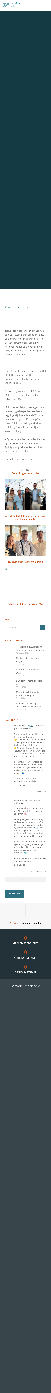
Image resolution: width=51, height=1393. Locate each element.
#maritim (32, 778)
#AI (26, 778)
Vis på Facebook (36, 792)
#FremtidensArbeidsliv (25, 781)
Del (45, 792)
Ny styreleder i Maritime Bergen (27, 660)
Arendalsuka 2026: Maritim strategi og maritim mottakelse (30, 648)
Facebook (24, 923)
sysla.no (27, 459)
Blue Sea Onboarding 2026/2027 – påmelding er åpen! (28, 705)
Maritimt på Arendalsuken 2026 (28, 671)
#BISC (24, 725)
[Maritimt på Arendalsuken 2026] (9, 672)
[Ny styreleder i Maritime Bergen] (9, 660)
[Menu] (46, 5)
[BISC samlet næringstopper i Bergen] (9, 683)
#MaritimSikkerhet (33, 858)
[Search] (42, 627)
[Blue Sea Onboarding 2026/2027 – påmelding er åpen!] (9, 706)
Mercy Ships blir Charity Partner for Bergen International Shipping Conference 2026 (27, 694)
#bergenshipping (22, 861)
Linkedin (36, 923)
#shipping (19, 778)
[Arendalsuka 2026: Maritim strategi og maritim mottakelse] (9, 649)
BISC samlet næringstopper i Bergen (29, 682)
